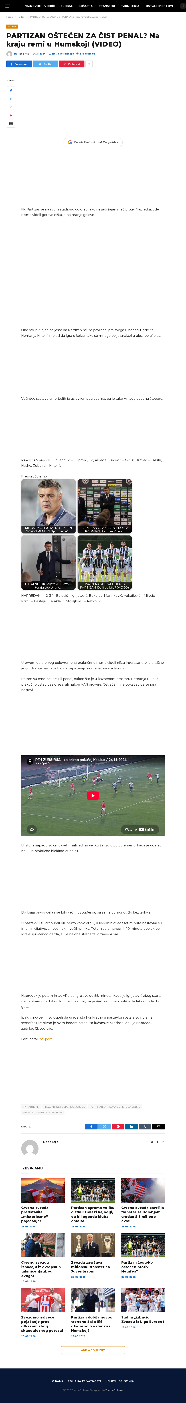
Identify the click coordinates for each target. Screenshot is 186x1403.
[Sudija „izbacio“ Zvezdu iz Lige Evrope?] (143, 1300)
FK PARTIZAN (31, 1106)
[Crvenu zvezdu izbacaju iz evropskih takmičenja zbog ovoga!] (43, 1245)
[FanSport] (16, 6)
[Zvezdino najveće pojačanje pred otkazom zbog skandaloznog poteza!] (43, 1300)
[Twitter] (11, 99)
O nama (57, 1381)
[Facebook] (11, 91)
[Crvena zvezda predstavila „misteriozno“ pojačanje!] (43, 1190)
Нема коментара (63, 53)
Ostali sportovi (159, 6)
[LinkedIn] (11, 107)
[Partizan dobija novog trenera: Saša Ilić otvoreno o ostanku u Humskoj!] (93, 1300)
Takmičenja (130, 6)
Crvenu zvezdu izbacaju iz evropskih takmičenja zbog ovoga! (41, 1269)
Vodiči (49, 6)
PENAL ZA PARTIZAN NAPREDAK (43, 1112)
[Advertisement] (93, 104)
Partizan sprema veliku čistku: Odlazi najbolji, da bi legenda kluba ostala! (92, 1214)
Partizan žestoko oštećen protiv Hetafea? (137, 1267)
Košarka (86, 6)
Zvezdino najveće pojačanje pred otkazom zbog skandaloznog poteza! (42, 1324)
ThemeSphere (114, 1390)
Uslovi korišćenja (120, 1381)
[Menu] (7, 6)
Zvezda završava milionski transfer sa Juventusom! (90, 1267)
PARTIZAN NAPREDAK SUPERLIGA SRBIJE (115, 1106)
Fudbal (67, 6)
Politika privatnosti (84, 1381)
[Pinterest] (11, 115)
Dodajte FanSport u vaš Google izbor (96, 142)
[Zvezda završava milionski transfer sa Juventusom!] (93, 1245)
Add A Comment (93, 1350)
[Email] (11, 123)
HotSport (44, 1039)
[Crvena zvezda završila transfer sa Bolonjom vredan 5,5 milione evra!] (143, 1190)
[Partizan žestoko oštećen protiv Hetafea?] (143, 1245)
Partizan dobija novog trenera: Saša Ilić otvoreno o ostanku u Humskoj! (91, 1324)
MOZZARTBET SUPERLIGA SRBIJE (64, 1106)
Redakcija (23, 53)
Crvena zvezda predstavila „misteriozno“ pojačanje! (35, 1214)
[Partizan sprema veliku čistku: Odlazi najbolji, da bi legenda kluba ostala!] (93, 1190)
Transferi (107, 6)
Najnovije (33, 6)
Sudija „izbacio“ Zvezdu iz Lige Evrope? (142, 1319)
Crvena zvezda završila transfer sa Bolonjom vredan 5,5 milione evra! (142, 1214)
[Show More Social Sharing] (89, 64)
